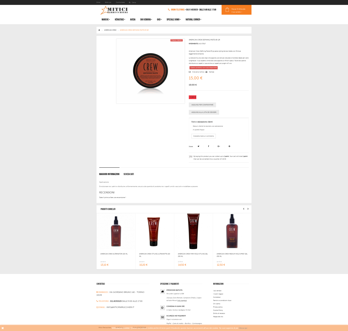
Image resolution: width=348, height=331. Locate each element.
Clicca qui (243, 328)
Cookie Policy (218, 310)
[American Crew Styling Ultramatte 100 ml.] (154, 231)
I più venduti (217, 291)
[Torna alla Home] (99, 30)
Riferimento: (194, 44)
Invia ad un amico (198, 72)
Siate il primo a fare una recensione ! (112, 197)
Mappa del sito (218, 317)
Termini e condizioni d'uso (222, 300)
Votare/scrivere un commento (203, 136)
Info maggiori (182, 300)
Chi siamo (216, 304)
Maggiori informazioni (109, 174)
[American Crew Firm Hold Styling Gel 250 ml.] (193, 231)
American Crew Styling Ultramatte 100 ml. (154, 255)
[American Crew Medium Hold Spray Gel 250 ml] (232, 231)
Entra (99, 2)
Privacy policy (218, 307)
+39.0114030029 (191, 9)
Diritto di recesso (219, 313)
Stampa (211, 72)
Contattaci (217, 297)
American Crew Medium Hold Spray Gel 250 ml (232, 255)
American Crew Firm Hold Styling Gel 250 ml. (193, 255)
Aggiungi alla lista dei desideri (204, 112)
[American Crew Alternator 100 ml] (116, 231)
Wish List (108, 2)
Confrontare (120, 2)
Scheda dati (129, 174)
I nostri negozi (218, 294)
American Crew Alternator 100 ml (114, 254)
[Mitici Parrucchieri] (114, 10)
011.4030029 (116, 301)
